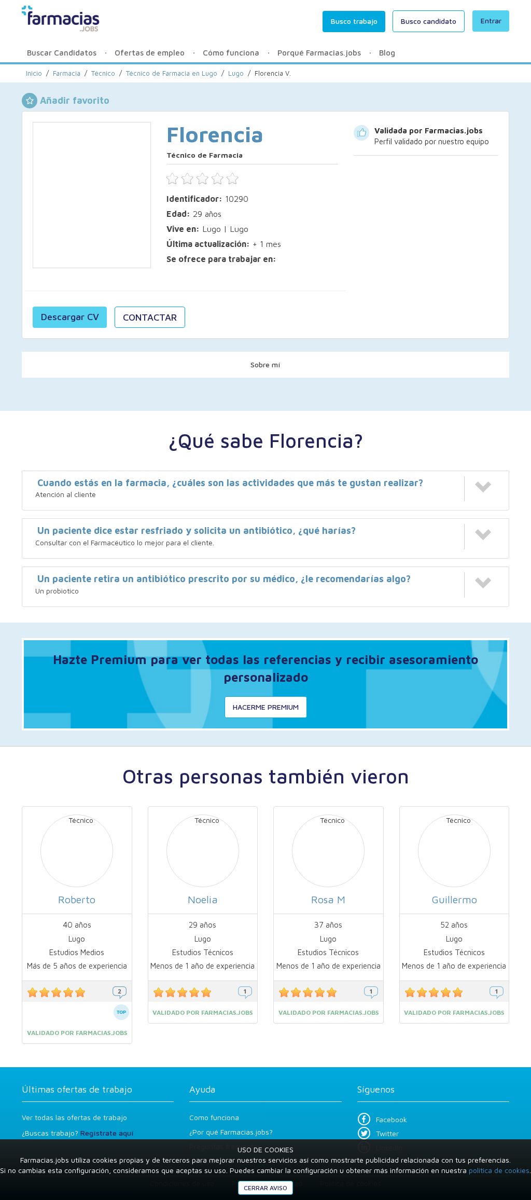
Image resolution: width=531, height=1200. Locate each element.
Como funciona (214, 1117)
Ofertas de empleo (150, 52)
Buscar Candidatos (61, 52)
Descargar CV (70, 316)
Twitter (387, 1133)
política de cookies (499, 1170)
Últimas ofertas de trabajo (77, 1089)
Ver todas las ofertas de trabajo (74, 1117)
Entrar (491, 20)
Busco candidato (428, 21)
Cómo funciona (231, 52)
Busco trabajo (354, 21)
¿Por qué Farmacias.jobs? (231, 1131)
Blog (387, 52)
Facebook (391, 1119)
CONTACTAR (150, 317)
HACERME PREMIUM (266, 706)
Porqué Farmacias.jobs (319, 52)
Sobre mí (265, 364)
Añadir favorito (74, 100)
